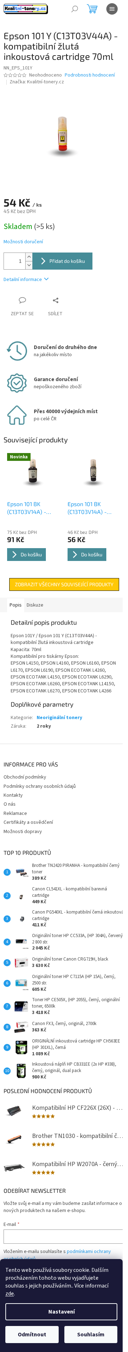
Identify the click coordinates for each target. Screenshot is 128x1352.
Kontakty (13, 795)
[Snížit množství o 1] (28, 265)
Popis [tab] (16, 605)
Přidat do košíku (67, 261)
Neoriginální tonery (59, 717)
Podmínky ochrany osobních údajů (40, 786)
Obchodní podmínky (25, 777)
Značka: (37, 81)
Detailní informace (23, 279)
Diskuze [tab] (35, 605)
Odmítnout (32, 1334)
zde (9, 1294)
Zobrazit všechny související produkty (64, 584)
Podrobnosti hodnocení (90, 75)
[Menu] (112, 9)
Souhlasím (91, 1334)
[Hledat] (75, 9)
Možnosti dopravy (23, 831)
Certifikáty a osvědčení (28, 822)
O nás (10, 804)
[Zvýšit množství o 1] (28, 257)
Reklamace (15, 813)
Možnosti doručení (23, 242)
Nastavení (61, 1312)
